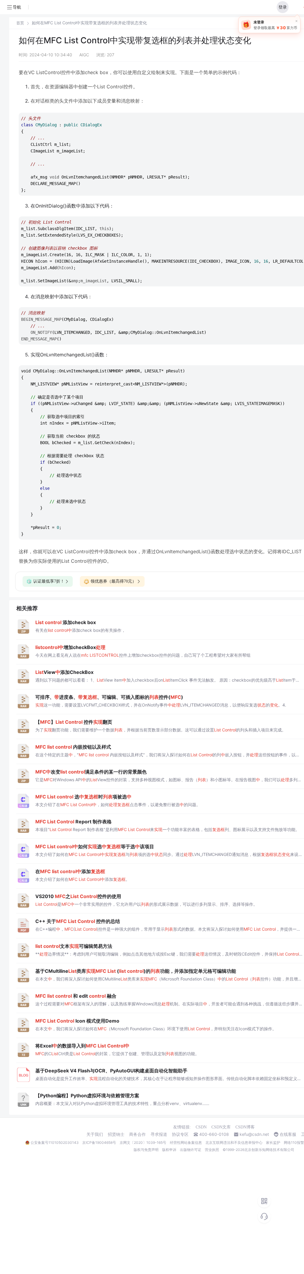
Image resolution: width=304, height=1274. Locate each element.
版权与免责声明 (146, 1149)
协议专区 (180, 1134)
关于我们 (94, 1134)
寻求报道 (159, 1134)
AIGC (84, 54)
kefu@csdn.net (254, 1134)
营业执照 (212, 1149)
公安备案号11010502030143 (55, 1142)
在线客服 (288, 1134)
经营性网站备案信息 (186, 1142)
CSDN (201, 1127)
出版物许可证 (190, 1149)
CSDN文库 (221, 1127)
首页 (20, 23)
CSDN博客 (245, 1127)
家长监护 (273, 1142)
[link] (20, 23)
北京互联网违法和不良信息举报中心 (233, 1142)
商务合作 (137, 1134)
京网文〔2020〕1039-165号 (143, 1142)
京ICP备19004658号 (99, 1142)
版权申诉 (169, 1149)
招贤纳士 (116, 1134)
